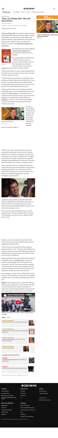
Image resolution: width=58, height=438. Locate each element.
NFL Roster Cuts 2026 (7, 395)
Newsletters (5, 405)
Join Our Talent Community (27, 410)
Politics (23, 12)
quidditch (5, 100)
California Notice (43, 393)
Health (28, 12)
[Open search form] (54, 8)
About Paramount (25, 405)
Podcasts (4, 407)
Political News (5, 391)
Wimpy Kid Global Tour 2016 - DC (12, 312)
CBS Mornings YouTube (38, 12)
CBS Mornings (6, 12)
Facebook (23, 393)
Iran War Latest (5, 393)
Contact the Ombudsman (27, 416)
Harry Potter (13, 93)
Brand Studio (5, 412)
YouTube (4, 314)
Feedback (23, 414)
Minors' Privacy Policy (45, 400)
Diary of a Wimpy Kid (8, 33)
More (9, 317)
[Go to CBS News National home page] (29, 8)
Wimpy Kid (28, 312)
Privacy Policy (43, 391)
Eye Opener (17, 12)
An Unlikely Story (18, 260)
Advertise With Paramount (27, 407)
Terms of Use (42, 397)
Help (21, 412)
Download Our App (7, 410)
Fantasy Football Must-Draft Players (9, 398)
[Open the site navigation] (11, 8)
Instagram (23, 395)
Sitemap (4, 414)
